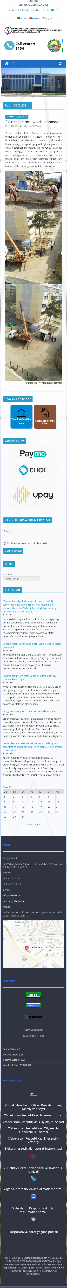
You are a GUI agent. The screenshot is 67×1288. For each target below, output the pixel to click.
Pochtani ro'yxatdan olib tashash (26, 543)
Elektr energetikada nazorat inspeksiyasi (33, 1148)
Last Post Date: (11, 1065)
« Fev (30, 824)
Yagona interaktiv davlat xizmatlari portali (33, 1189)
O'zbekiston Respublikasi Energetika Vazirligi (33, 1140)
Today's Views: (11, 1054)
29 (5, 816)
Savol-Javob (23, 10)
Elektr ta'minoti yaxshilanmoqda (32, 121)
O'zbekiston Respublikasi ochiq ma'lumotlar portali (33, 1210)
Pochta (46, 10)
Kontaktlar (35, 10)
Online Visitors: (11, 1049)
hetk (25, 126)
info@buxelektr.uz (12, 895)
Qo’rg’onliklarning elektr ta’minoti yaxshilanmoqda (29, 711)
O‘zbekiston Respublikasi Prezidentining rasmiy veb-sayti (33, 1107)
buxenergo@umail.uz (14, 901)
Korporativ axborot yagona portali (33, 1232)
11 (31, 801)
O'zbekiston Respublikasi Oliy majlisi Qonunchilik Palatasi (33, 1130)
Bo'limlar (7, 574)
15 (5, 806)
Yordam (12, 10)
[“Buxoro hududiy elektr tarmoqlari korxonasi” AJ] (6, 63)
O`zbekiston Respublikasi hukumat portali (33, 1115)
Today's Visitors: (12, 1059)
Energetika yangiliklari (17, 116)
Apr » (37, 824)
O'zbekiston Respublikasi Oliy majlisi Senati (33, 1122)
